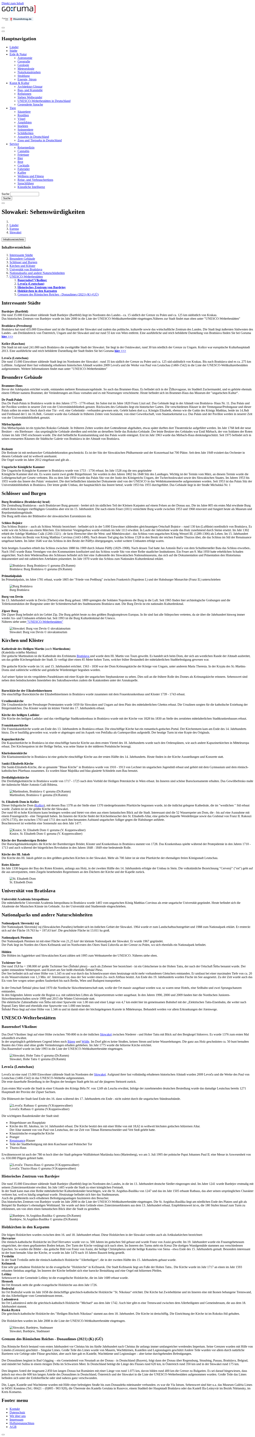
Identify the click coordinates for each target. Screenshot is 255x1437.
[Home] (19, 12)
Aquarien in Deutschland (33, 136)
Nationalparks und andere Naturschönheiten (37, 273)
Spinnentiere (25, 129)
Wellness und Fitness (31, 176)
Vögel (21, 118)
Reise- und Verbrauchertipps (35, 179)
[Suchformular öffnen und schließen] (3, 203)
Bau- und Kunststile (30, 90)
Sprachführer (26, 183)
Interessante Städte (21, 255)
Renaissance (17, 1140)
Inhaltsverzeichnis (13, 239)
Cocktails (23, 165)
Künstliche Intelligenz (31, 187)
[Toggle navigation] (3, 27)
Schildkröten (25, 133)
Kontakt (15, 1409)
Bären (71, 1041)
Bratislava (83, 656)
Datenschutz (17, 1412)
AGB (13, 1426)
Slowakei (15, 232)
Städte (13, 50)
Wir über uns (18, 1416)
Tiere (13, 108)
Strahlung (24, 75)
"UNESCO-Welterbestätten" (44, 621)
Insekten (23, 126)
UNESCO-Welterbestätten (26, 276)
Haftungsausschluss (22, 1423)
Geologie (23, 65)
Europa (14, 228)
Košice (39, 805)
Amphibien (25, 122)
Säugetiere (24, 111)
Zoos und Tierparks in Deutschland (40, 140)
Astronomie (25, 58)
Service (14, 144)
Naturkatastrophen (29, 72)
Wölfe (85, 1041)
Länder (14, 47)
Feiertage (23, 154)
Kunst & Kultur (19, 83)
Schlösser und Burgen (23, 262)
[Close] (3, 31)
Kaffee (22, 172)
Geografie (24, 61)
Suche (5, 194)
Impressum (16, 1419)
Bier (20, 158)
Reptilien (23, 115)
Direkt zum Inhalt (13, 3)
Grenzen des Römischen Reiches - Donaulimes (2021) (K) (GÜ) (58, 294)
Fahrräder (24, 169)
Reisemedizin (26, 147)
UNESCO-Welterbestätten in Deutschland (44, 101)
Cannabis (23, 151)
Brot (20, 162)
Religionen (24, 93)
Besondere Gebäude (22, 258)
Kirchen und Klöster (22, 265)
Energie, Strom (27, 79)
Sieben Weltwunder (30, 97)
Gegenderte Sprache (30, 104)
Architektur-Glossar (30, 86)
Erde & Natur (18, 54)
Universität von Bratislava (26, 269)
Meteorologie (26, 68)
